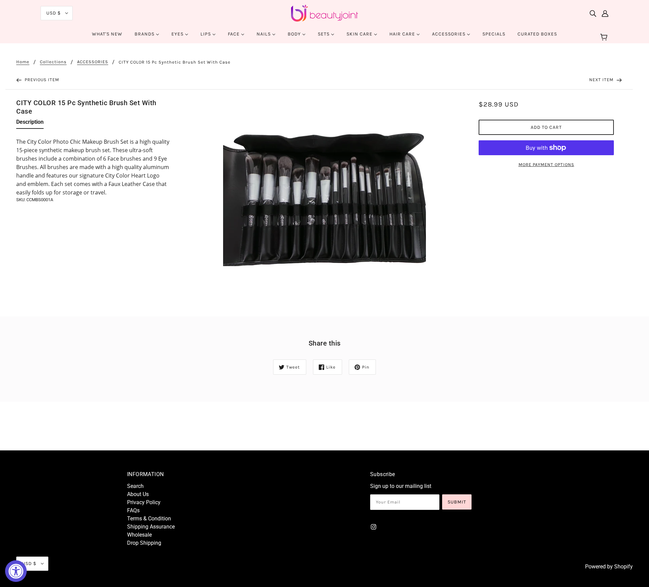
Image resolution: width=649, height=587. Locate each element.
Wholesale (139, 535)
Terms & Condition (149, 518)
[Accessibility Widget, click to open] (16, 571)
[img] (593, 13)
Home (22, 62)
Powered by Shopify (609, 566)
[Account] (605, 13)
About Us (138, 494)
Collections (53, 62)
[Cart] (605, 37)
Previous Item (41, 79)
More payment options (546, 164)
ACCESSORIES (92, 62)
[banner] (324, 12)
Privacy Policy (144, 502)
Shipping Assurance (151, 526)
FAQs (133, 510)
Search (135, 486)
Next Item (602, 79)
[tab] (30, 123)
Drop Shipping (144, 543)
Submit (457, 502)
